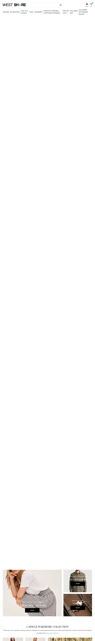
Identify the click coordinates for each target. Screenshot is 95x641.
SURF (31, 12)
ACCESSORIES (15, 12)
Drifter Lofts (66, 12)
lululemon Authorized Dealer (83, 12)
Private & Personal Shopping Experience (52, 12)
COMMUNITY (38, 12)
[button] (45, 637)
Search (60, 5)
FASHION (6, 12)
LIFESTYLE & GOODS (24, 12)
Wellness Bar (74, 12)
